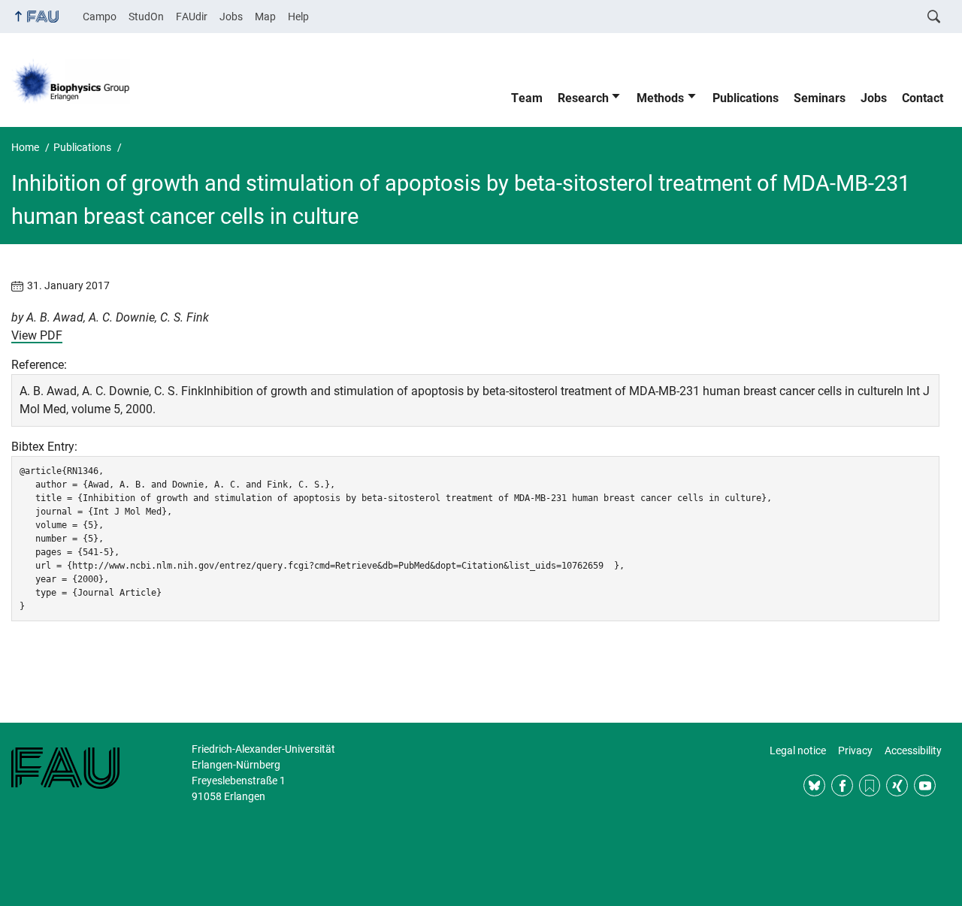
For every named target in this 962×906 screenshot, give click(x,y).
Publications (745, 98)
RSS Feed (870, 785)
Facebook (842, 785)
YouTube (925, 785)
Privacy (855, 750)
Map (265, 17)
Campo (99, 17)
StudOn (146, 17)
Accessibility (913, 750)
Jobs (231, 17)
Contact (922, 98)
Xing (897, 785)
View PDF (36, 335)
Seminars (820, 98)
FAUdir (191, 17)
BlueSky (814, 785)
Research (583, 98)
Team (527, 98)
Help (298, 17)
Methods (660, 98)
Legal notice (798, 750)
